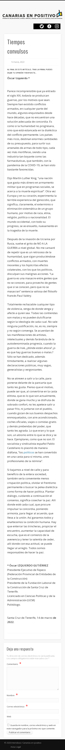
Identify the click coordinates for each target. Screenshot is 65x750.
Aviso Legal (16, 746)
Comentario (14, 663)
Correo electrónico (17, 706)
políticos (29, 452)
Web (9, 716)
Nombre (12, 694)
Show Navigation (57, 7)
